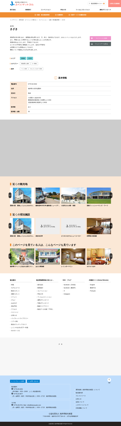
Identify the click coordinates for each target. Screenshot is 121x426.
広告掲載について (81, 408)
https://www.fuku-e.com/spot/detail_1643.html (48, 197)
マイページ (14, 312)
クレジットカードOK (36, 69)
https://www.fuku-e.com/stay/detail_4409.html (48, 227)
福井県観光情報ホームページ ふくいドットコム (22, 3)
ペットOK (24, 69)
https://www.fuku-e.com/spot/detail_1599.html (73, 197)
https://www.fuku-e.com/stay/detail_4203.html (48, 258)
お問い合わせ (34, 381)
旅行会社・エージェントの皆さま (27, 20)
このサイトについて (82, 405)
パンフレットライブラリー (19, 318)
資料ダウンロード (105, 10)
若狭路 (23, 58)
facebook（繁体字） (70, 288)
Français (93, 291)
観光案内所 (79, 393)
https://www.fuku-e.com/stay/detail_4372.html (99, 258)
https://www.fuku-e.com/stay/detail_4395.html (73, 227)
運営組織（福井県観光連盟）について (88, 389)
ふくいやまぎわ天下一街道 (19, 327)
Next (111, 195)
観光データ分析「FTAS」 (45, 309)
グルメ (13, 300)
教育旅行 (28, 10)
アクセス (14, 309)
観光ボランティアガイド (19, 324)
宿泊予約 (14, 306)
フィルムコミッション (83, 10)
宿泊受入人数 (25, 63)
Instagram (67, 294)
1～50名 (34, 63)
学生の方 (63, 10)
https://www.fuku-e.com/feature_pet (22, 258)
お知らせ (14, 315)
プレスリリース (81, 396)
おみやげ (14, 303)
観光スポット (15, 291)
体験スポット (15, 294)
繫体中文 (93, 288)
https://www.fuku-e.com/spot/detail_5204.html (99, 197)
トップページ (13, 20)
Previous (10, 195)
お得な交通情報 (115, 4)
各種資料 (60, 15)
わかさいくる (15, 330)
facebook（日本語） (70, 284)
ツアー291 (14, 321)
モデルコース (15, 288)
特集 (12, 284)
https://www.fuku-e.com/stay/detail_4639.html (73, 258)
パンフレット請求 (18, 381)
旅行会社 (13, 10)
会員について (80, 402)
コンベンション (43, 20)
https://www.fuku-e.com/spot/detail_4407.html (22, 197)
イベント (14, 297)
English (92, 284)
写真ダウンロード (43, 303)
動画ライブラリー (43, 306)
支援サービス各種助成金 (78, 15)
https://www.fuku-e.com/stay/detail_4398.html (99, 227)
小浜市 (30, 58)
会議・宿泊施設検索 (54, 20)
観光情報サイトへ (96, 3)
